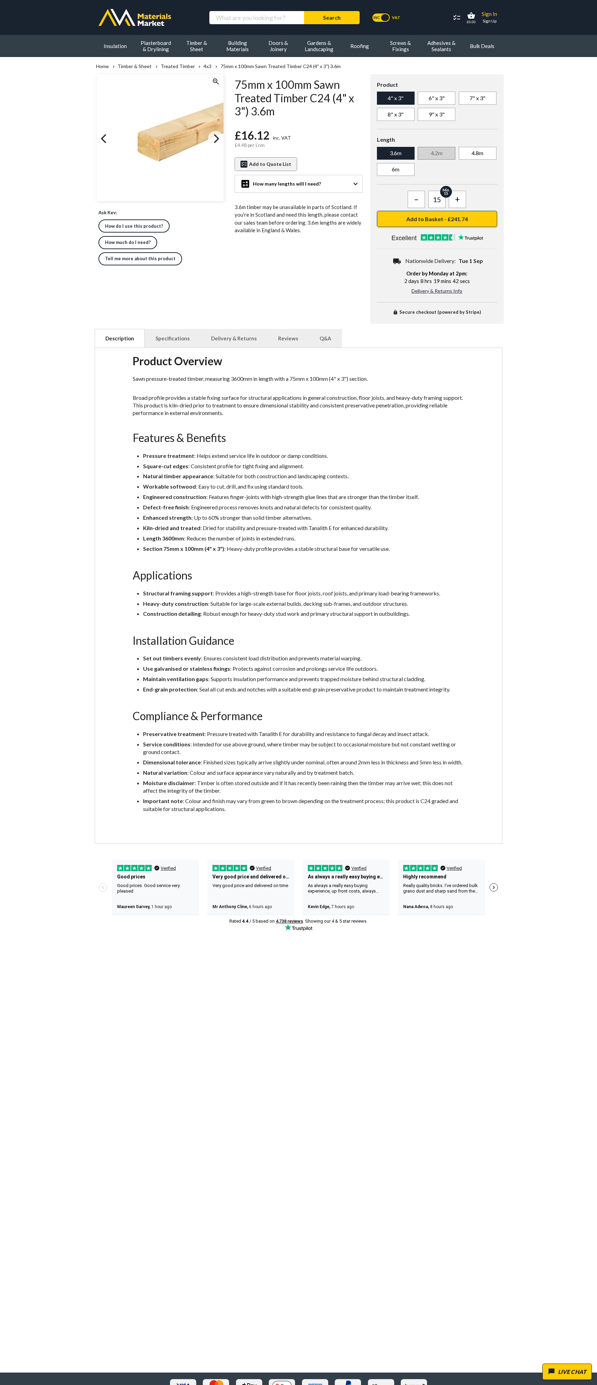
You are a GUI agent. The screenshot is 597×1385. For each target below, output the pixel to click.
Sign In (489, 14)
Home (102, 66)
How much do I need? (128, 242)
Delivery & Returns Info (436, 291)
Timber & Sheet (134, 66)
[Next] (215, 138)
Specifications (172, 338)
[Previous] (104, 138)
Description (119, 338)
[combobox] (256, 17)
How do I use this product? (134, 226)
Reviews (288, 338)
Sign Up (489, 20)
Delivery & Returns (234, 338)
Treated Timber (178, 66)
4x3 (207, 66)
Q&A (325, 338)
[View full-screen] (215, 82)
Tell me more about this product (140, 258)
